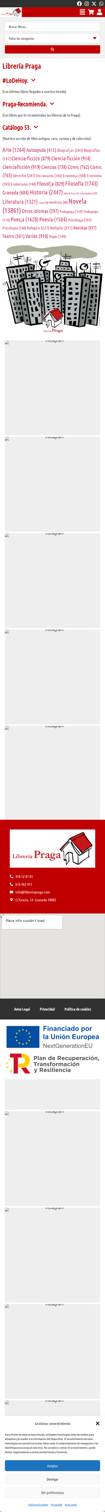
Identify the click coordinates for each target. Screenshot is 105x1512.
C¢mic (78, 167)
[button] (97, 1423)
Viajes (57, 236)
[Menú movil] (82, 12)
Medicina (58, 202)
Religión (61, 227)
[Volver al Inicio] (11, 12)
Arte (14, 149)
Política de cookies (38, 1504)
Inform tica (71, 193)
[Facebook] (79, 3)
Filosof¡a (50, 183)
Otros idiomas (40, 211)
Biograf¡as (70, 150)
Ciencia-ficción (71, 158)
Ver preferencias (52, 1492)
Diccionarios (49, 175)
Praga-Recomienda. (24, 104)
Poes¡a (25, 219)
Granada (15, 192)
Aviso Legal (71, 1504)
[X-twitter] (94, 3)
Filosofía (81, 183)
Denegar (53, 1479)
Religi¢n (38, 227)
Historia (46, 192)
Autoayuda (41, 150)
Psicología (14, 227)
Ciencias (54, 167)
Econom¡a (74, 175)
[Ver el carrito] (91, 12)
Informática (88, 193)
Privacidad (56, 1504)
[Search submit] (52, 49)
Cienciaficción (21, 167)
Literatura (20, 201)
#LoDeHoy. (15, 80)
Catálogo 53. (16, 127)
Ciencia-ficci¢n (31, 158)
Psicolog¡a (80, 219)
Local (44, 202)
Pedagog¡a (71, 211)
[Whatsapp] (101, 3)
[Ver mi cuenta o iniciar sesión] (99, 12)
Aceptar (52, 1466)
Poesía (53, 219)
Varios (36, 236)
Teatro (13, 236)
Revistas (84, 227)
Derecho (24, 175)
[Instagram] (86, 3)
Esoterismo (23, 184)
